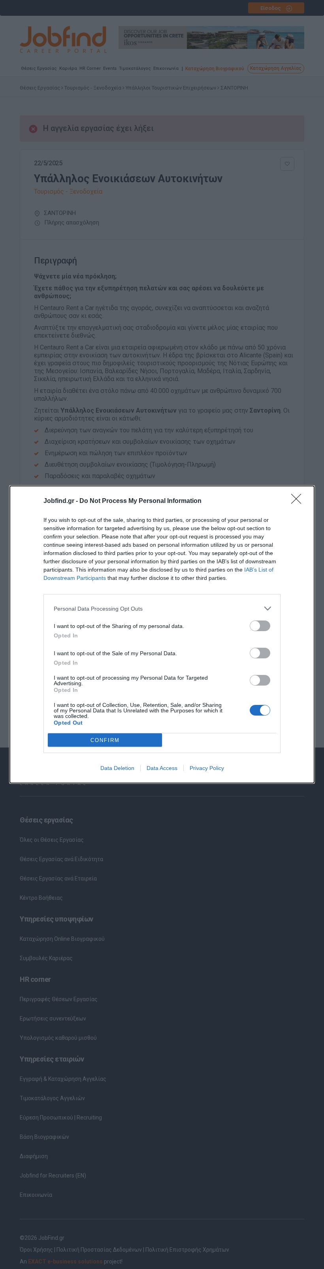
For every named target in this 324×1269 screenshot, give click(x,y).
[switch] (260, 625)
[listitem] (162, 608)
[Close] (298, 501)
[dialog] (162, 634)
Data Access (162, 768)
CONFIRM (105, 740)
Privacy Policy (207, 768)
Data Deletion (117, 768)
